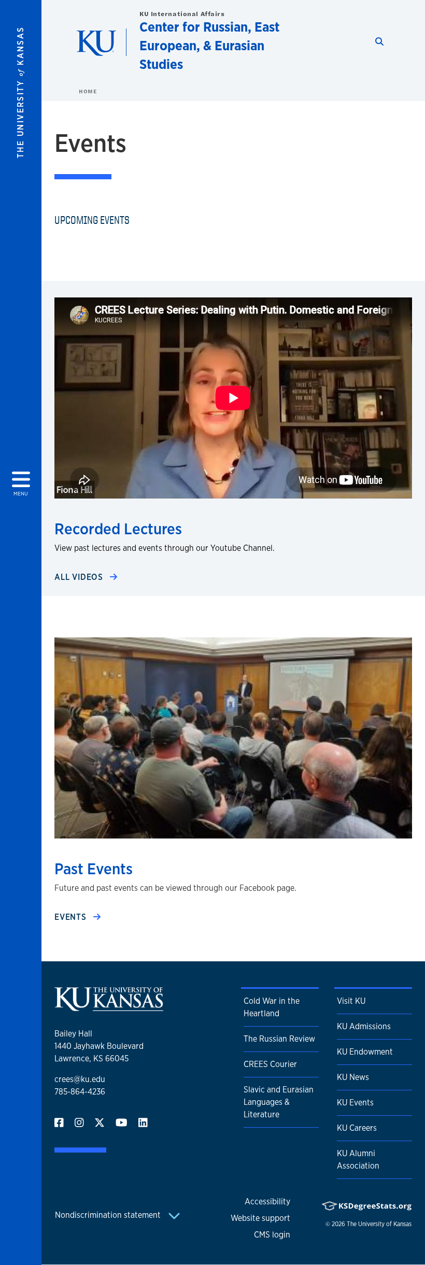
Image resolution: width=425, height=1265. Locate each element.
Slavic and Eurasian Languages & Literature (279, 1102)
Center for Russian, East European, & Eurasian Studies (209, 45)
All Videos (80, 577)
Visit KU (351, 1001)
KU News (353, 1077)
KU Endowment (365, 1051)
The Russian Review (279, 1038)
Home (87, 91)
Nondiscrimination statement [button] (109, 1215)
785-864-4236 (79, 1091)
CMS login (272, 1234)
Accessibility (267, 1201)
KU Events (355, 1102)
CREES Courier (270, 1064)
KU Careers (357, 1127)
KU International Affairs (181, 13)
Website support (260, 1218)
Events (71, 917)
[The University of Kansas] (108, 1006)
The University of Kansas (379, 1224)
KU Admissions (364, 1026)
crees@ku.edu (79, 1079)
